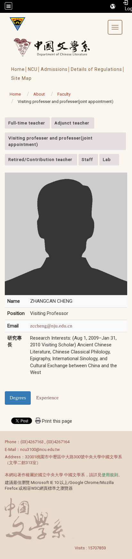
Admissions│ (56, 69)
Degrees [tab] (18, 397)
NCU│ (34, 69)
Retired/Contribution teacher (40, 159)
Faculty (63, 94)
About (39, 94)
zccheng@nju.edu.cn (51, 325)
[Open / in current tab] (58, 47)
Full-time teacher (26, 122)
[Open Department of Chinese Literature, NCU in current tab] (15, 24)
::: (1, 121)
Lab (107, 159)
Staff (87, 159)
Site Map (21, 78)
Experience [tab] (47, 397)
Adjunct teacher (71, 122)
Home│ (19, 69)
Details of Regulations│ (98, 69)
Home (15, 94)
